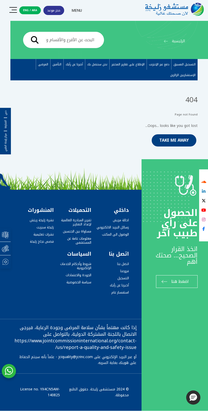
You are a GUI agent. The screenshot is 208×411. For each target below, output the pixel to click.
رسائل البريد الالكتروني (113, 227)
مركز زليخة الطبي (5, 142)
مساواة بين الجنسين (77, 231)
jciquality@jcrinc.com (75, 357)
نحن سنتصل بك (97, 64)
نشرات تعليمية (43, 234)
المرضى (43, 64)
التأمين (57, 64)
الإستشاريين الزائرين (183, 75)
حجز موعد (53, 10)
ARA (34, 10)
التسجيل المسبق (185, 64)
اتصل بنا (123, 264)
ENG (26, 10)
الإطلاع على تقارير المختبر (128, 64)
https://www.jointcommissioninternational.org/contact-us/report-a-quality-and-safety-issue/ (75, 344)
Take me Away (174, 140)
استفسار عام (120, 292)
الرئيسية (178, 41)
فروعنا (124, 271)
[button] (193, 397)
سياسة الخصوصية (78, 282)
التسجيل (123, 278)
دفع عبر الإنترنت (159, 64)
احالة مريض (121, 220)
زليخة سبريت (45, 227)
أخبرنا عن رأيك (74, 64)
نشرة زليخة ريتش (42, 220)
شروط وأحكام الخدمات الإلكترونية (75, 266)
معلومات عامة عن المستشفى (79, 240)
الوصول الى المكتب (115, 234)
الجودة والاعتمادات (78, 275)
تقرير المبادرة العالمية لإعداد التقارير (76, 222)
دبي (5, 113)
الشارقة (5, 124)
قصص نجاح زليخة (42, 241)
